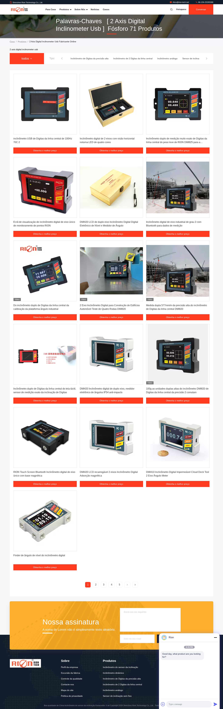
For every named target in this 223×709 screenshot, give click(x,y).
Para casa (51, 9)
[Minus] (215, 637)
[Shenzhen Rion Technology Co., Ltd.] (19, 9)
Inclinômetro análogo (113, 690)
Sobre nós (80, 9)
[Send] (215, 704)
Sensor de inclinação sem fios (117, 696)
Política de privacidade (72, 696)
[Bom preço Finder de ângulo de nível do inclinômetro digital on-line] (45, 521)
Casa (12, 41)
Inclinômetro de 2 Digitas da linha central (122, 684)
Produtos (64, 9)
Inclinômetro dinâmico (113, 673)
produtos (22, 41)
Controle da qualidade (71, 678)
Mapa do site (67, 690)
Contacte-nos (67, 684)
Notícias (95, 9)
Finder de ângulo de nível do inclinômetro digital (39, 555)
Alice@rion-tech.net (181, 2)
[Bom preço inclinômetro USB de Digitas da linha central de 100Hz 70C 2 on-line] (45, 104)
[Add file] (163, 704)
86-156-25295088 (205, 2)
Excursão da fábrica (70, 673)
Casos (106, 9)
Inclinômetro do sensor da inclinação (120, 667)
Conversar (201, 9)
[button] (62, 58)
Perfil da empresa (69, 667)
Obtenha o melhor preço (45, 150)
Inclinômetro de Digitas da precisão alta (122, 678)
